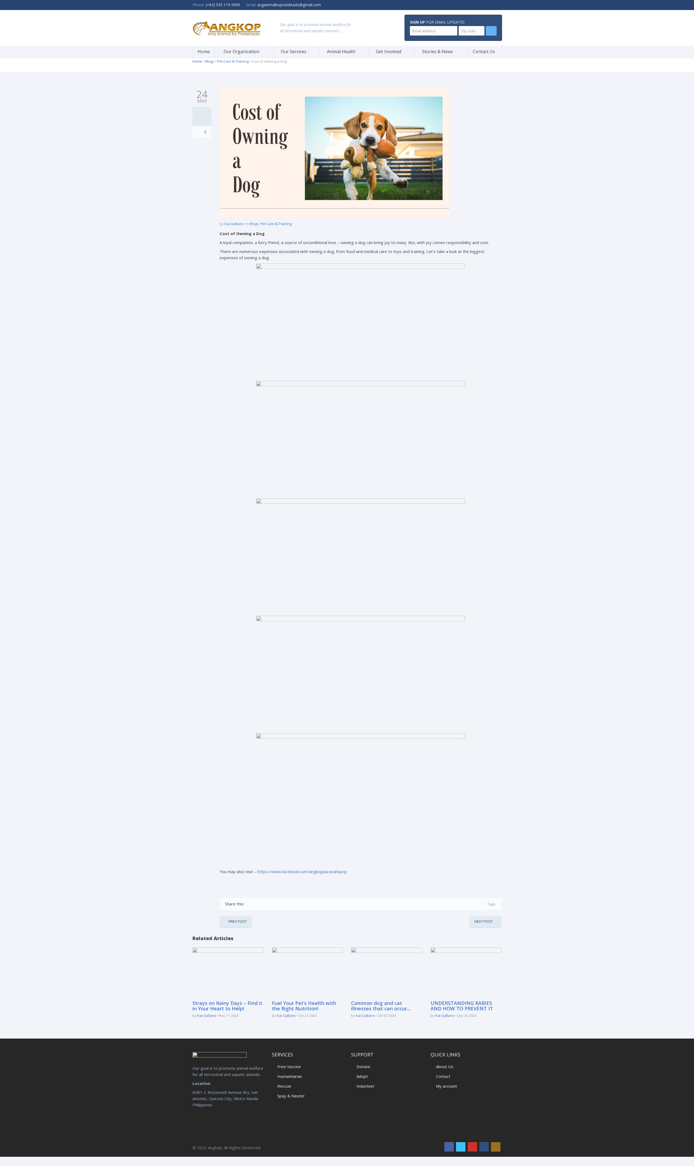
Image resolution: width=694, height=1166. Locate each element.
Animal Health (341, 52)
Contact (443, 1076)
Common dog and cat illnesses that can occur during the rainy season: (379, 1008)
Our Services (293, 52)
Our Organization (241, 52)
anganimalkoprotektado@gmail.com (289, 4)
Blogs (209, 61)
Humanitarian (289, 1076)
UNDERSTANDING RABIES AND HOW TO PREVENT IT (461, 1006)
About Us (444, 1066)
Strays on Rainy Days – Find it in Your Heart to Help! (227, 1006)
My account (446, 1086)
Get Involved (388, 52)
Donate (363, 1066)
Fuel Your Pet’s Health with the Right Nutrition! (304, 1006)
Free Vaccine (289, 1066)
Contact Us (484, 52)
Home (204, 52)
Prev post (238, 921)
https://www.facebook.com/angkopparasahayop (302, 871)
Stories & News (437, 52)
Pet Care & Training (233, 61)
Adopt (362, 1076)
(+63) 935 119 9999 (223, 4)
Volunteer (365, 1086)
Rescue (284, 1086)
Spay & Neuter (291, 1095)
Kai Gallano (233, 223)
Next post (483, 921)
